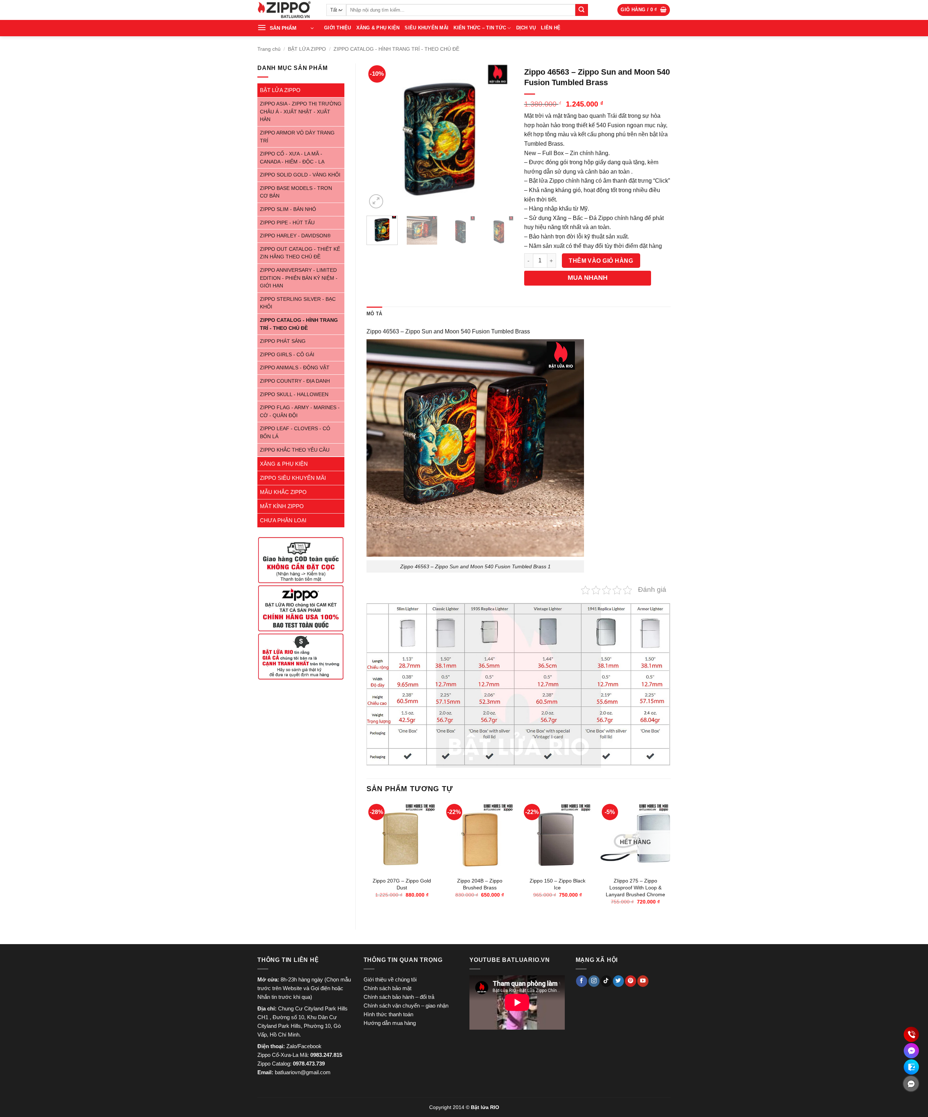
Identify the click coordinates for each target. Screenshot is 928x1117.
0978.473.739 (309, 1063)
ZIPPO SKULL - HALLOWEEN (294, 394)
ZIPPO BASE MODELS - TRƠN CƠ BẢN (296, 192)
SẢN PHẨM (283, 28)
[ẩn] (911, 1083)
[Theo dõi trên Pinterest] (630, 981)
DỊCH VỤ (526, 27)
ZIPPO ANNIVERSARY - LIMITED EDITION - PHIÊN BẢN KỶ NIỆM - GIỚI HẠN (298, 277)
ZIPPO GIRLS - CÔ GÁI (287, 354)
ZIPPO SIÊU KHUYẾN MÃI (293, 478)
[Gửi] (581, 10)
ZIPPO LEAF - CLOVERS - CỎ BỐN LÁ (295, 432)
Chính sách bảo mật (387, 988)
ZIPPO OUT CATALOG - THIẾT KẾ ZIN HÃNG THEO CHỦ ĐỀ (300, 253)
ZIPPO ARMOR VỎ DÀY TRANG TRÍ (297, 137)
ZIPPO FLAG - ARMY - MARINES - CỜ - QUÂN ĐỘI (300, 411)
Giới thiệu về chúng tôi (390, 979)
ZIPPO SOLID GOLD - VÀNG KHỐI (300, 175)
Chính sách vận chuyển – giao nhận (406, 1005)
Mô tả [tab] (374, 313)
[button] (643, 10)
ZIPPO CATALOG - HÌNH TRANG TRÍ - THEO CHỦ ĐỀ (396, 49)
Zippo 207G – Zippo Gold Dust (402, 884)
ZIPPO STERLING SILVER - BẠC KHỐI (298, 303)
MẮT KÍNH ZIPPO (282, 506)
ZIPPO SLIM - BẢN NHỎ (288, 209)
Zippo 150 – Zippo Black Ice (557, 884)
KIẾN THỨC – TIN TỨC (479, 27)
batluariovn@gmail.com (303, 1072)
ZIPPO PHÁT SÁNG (283, 341)
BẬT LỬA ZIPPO (307, 49)
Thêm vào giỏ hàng (601, 261)
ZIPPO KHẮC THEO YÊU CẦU (295, 450)
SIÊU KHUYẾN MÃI (426, 27)
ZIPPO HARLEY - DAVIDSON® (295, 235)
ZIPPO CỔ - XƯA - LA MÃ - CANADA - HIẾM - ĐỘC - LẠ (292, 158)
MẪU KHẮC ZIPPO (283, 492)
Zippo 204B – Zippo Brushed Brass (479, 884)
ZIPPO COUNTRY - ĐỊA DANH (295, 381)
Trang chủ (269, 49)
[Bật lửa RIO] (286, 10)
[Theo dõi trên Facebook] (581, 981)
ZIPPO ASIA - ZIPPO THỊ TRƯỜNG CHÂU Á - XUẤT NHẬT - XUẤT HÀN (300, 111)
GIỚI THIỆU (337, 27)
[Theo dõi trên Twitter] (618, 981)
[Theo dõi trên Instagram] (594, 981)
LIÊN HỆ (550, 27)
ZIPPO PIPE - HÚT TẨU (287, 222)
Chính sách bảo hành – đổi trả (399, 997)
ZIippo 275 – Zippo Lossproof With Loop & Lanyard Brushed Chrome (635, 887)
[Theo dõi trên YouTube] (643, 981)
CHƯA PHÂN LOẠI (283, 520)
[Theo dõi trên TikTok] (606, 981)
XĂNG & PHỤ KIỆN (378, 27)
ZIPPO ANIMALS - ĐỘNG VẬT (295, 367)
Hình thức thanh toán (388, 1014)
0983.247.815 (326, 1055)
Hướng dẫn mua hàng (390, 1023)
